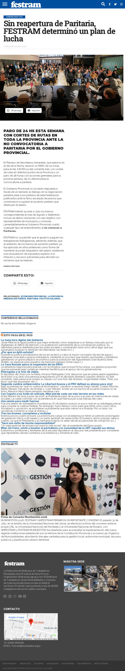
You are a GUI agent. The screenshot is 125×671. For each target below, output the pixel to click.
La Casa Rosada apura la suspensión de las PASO (32, 364)
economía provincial (34, 296)
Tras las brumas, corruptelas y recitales (26, 413)
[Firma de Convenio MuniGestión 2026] (61, 481)
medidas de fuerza (15, 298)
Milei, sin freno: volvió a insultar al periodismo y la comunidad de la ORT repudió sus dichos (58, 428)
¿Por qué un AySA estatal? (17, 352)
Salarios (38, 663)
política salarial (50, 298)
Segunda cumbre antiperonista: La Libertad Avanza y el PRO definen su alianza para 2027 (57, 384)
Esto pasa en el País (18, 335)
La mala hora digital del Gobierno (22, 340)
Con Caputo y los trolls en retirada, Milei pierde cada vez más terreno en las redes (52, 393)
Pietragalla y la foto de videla (20, 371)
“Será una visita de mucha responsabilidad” (28, 423)
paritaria (32, 298)
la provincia (55, 296)
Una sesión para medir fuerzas (20, 401)
